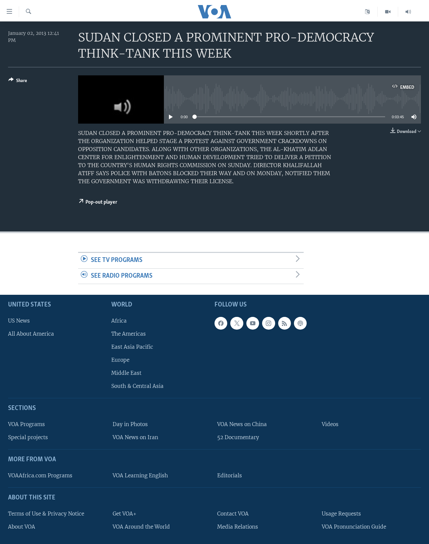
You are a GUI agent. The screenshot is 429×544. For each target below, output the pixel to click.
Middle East (126, 373)
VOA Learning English (140, 475)
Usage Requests (341, 514)
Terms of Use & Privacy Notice (46, 514)
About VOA (21, 527)
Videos (330, 424)
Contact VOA (233, 514)
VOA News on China (242, 424)
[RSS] (284, 323)
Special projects (28, 437)
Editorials (229, 475)
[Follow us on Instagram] (268, 323)
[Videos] (388, 12)
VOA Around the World (141, 527)
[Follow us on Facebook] (220, 323)
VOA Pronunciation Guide (354, 527)
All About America (31, 334)
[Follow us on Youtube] (252, 323)
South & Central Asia (137, 386)
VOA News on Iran (135, 437)
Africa (119, 321)
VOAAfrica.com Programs (40, 475)
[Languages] (367, 12)
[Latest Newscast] (408, 12)
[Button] (17, 81)
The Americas (128, 334)
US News (19, 321)
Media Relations (237, 527)
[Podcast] (300, 323)
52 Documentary (238, 437)
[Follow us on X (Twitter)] (236, 323)
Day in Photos (130, 424)
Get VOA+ (124, 514)
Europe (120, 360)
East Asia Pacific (132, 347)
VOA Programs (26, 424)
